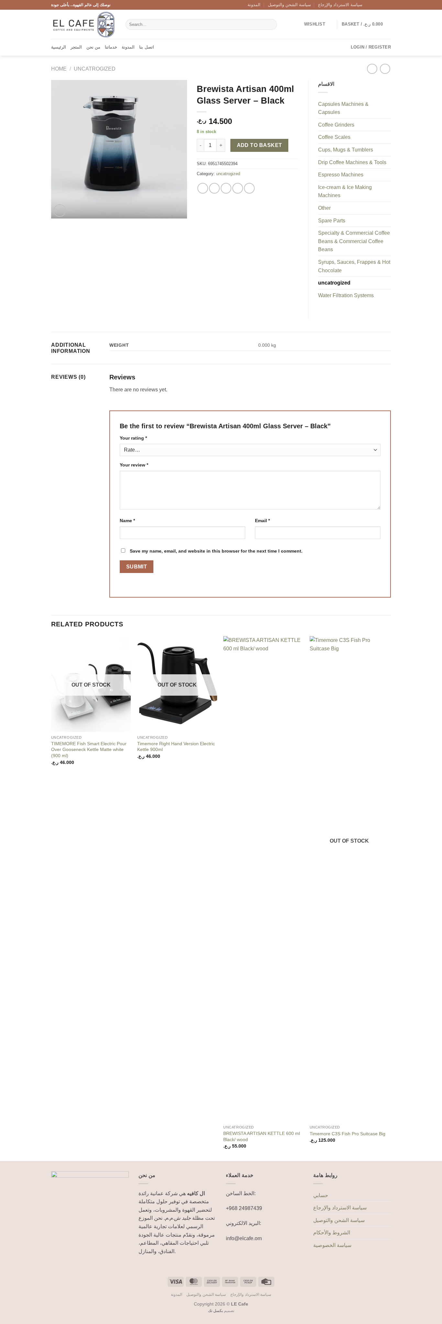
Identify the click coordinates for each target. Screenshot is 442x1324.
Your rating (133, 438)
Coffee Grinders (336, 125)
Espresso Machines (340, 174)
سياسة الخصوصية (332, 1245)
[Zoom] (59, 210)
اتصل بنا (146, 47)
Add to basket (259, 145)
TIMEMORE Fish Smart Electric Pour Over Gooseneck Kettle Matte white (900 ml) (89, 749)
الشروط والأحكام (331, 1232)
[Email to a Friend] (226, 188)
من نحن (93, 47)
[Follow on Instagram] (375, 5)
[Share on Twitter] (214, 188)
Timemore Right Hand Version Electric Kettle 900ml (176, 746)
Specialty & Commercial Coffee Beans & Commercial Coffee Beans (354, 241)
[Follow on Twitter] (381, 5)
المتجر (76, 47)
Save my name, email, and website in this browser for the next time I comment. (216, 551)
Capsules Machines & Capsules (343, 108)
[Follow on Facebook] (369, 5)
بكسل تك (215, 1310)
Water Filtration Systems (346, 295)
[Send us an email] (388, 5)
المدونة (254, 4)
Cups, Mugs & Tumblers (345, 149)
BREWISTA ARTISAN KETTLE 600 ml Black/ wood (261, 1136)
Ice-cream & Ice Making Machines (345, 191)
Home (59, 69)
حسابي (320, 1195)
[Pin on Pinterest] (237, 188)
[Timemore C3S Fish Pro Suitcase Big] (350, 879)
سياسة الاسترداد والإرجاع (340, 4)
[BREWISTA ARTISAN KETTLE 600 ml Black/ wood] (263, 879)
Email (262, 520)
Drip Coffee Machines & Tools (352, 162)
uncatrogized (95, 69)
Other (324, 208)
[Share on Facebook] (202, 188)
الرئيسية (58, 47)
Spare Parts (331, 220)
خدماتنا (111, 47)
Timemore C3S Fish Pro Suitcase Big (347, 1133)
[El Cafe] (83, 24)
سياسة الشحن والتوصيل (289, 4)
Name (127, 520)
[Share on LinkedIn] (249, 188)
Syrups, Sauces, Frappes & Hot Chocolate (354, 266)
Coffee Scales (334, 137)
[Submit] (270, 24)
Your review (134, 464)
